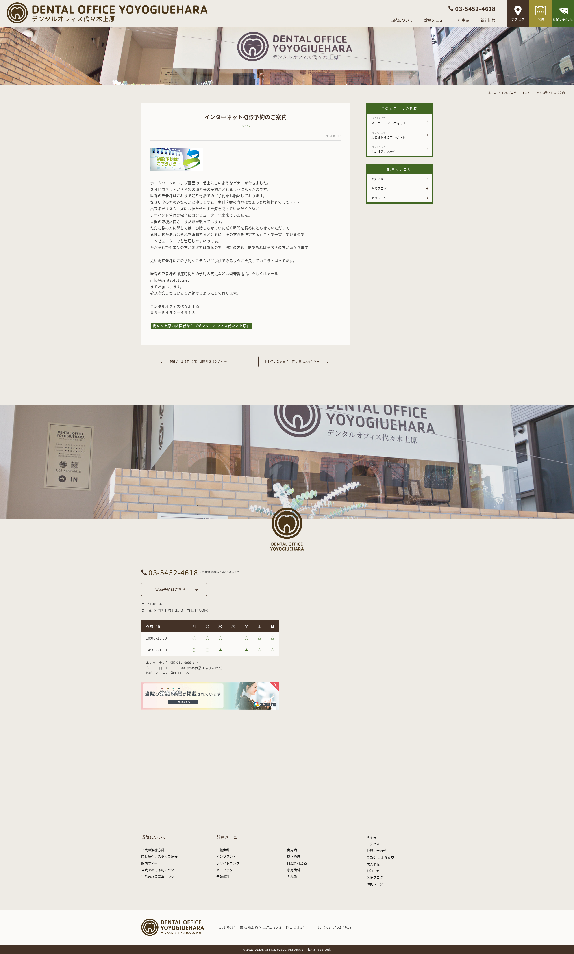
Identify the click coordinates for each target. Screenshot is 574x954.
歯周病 (292, 850)
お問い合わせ (562, 19)
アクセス (518, 19)
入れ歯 (292, 876)
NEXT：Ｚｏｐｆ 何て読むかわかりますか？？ (298, 361)
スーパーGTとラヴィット (389, 120)
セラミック (224, 870)
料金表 (463, 20)
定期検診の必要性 (383, 149)
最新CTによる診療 (380, 857)
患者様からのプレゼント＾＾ (391, 135)
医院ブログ (379, 188)
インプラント (226, 856)
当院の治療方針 (153, 850)
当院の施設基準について (159, 876)
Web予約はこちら (170, 589)
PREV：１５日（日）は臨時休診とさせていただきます (202, 361)
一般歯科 (223, 850)
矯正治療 (293, 856)
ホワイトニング (228, 863)
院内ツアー (149, 863)
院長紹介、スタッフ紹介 (159, 856)
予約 (540, 19)
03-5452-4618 (173, 572)
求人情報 (373, 864)
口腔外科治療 (297, 863)
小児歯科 (293, 870)
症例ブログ (379, 198)
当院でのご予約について (159, 870)
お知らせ (377, 179)
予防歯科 (223, 876)
